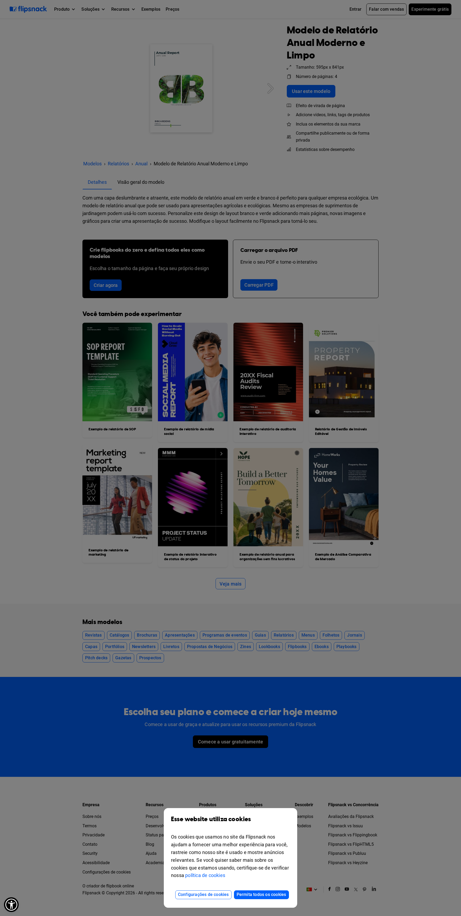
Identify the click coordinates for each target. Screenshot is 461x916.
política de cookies (205, 875)
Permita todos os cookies (261, 894)
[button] (11, 905)
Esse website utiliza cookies (211, 819)
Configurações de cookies (203, 894)
